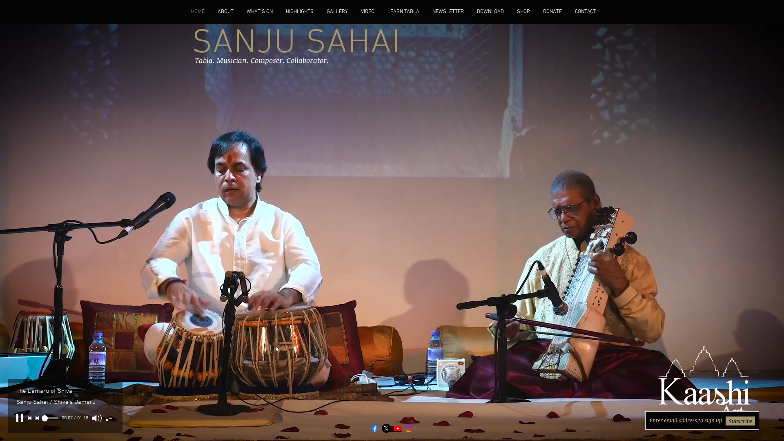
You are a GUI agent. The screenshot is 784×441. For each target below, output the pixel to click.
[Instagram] (409, 428)
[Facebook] (374, 428)
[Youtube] (397, 428)
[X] (386, 428)
